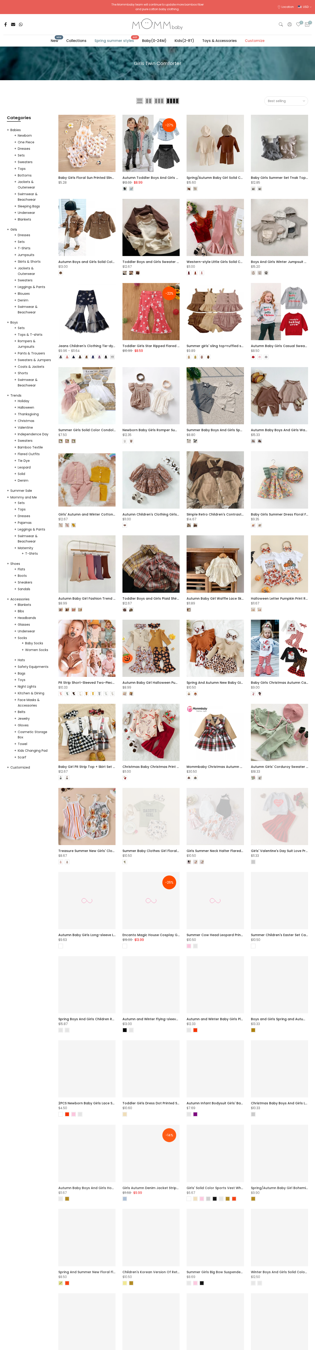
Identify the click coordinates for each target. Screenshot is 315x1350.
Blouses (24, 293)
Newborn (25, 135)
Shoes (15, 563)
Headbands (27, 618)
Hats (21, 660)
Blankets (24, 219)
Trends (15, 395)
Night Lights (27, 686)
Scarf (22, 757)
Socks (22, 638)
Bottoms (25, 175)
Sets (21, 155)
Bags (21, 673)
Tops (22, 168)
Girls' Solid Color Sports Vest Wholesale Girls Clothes (231, 1187)
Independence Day (33, 434)
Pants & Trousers (31, 353)
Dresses (24, 148)
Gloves (23, 725)
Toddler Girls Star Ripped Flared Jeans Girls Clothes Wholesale (175, 346)
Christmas (26, 421)
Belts (21, 712)
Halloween (26, 407)
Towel (22, 744)
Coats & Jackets (31, 366)
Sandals (24, 589)
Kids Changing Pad (33, 750)
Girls (13, 229)
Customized (20, 767)
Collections (76, 40)
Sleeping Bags (29, 206)
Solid (21, 474)
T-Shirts (24, 248)
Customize (254, 40)
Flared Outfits (29, 454)
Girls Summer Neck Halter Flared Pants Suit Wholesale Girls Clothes (243, 851)
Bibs (21, 611)
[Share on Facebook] (5, 24)
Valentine (25, 427)
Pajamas (25, 522)
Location (288, 7)
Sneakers (25, 582)
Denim (23, 300)
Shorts (23, 373)
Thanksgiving (28, 414)
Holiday (23, 401)
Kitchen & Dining (31, 693)
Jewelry (24, 718)
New (56, 40)
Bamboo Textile (30, 447)
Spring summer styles (116, 40)
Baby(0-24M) (154, 40)
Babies (15, 130)
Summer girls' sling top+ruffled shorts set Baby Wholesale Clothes (243, 346)
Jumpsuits (26, 255)
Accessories (20, 599)
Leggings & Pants (31, 287)
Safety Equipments (33, 666)
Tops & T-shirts (30, 334)
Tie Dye (24, 460)
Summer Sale (21, 490)
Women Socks (36, 650)
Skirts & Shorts (29, 261)
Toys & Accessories (219, 40)
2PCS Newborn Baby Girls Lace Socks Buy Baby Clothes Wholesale (113, 1103)
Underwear (26, 212)
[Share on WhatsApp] (21, 24)
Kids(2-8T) (184, 40)
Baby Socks (34, 643)
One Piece (26, 142)
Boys (14, 322)
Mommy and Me (23, 497)
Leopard (24, 467)
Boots (22, 575)
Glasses (24, 624)
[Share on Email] (13, 24)
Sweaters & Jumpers (34, 360)
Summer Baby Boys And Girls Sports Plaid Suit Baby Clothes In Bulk (242, 430)
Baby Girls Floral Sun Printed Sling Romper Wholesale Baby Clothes (114, 177)
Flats (21, 569)
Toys (21, 680)
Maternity (25, 548)
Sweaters (25, 162)
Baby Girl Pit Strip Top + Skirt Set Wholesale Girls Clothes (105, 766)
